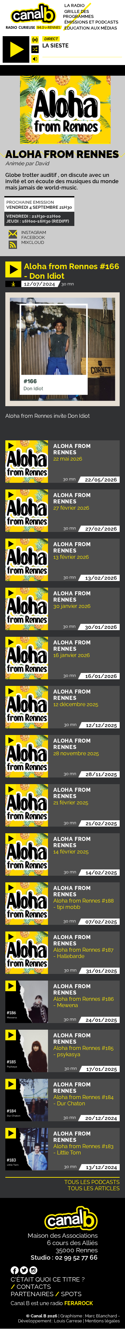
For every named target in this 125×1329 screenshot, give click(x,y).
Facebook (33, 237)
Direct (51, 39)
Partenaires (32, 1293)
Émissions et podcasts (91, 22)
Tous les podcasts (92, 1182)
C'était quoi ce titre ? (48, 1279)
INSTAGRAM (33, 232)
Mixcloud (32, 242)
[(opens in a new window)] (15, 1271)
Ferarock (78, 1303)
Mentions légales (102, 1320)
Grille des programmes (78, 14)
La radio (74, 5)
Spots (71, 1293)
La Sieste (55, 45)
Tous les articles (94, 1188)
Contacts (34, 1286)
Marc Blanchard (101, 1315)
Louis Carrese (68, 1320)
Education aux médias (90, 27)
